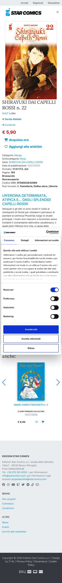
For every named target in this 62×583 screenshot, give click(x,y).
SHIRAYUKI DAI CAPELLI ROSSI (26, 162)
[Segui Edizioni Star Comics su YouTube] (13, 484)
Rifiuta (31, 348)
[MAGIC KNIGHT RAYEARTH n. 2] (31, 381)
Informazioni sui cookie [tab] (47, 240)
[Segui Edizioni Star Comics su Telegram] (28, 484)
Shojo (23, 158)
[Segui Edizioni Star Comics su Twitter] (23, 484)
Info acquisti (9, 499)
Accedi (24, 2)
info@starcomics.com (14, 475)
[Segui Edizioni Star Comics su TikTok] (32, 484)
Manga (18, 155)
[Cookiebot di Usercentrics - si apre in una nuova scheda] (46, 232)
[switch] (54, 298)
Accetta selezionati (31, 339)
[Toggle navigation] (57, 12)
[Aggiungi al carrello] (42, 422)
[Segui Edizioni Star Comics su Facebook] (3, 484)
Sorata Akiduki (13, 119)
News (5, 522)
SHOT (5, 113)
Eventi (5, 527)
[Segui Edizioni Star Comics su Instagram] (8, 484)
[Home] (23, 12)
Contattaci (8, 503)
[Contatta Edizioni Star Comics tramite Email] (37, 484)
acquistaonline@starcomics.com (29, 479)
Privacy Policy (24, 561)
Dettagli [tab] (25, 240)
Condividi (9, 124)
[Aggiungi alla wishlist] (37, 422)
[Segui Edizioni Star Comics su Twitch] (18, 484)
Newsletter (54, 2)
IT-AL (12, 561)
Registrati (38, 2)
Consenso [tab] (9, 240)
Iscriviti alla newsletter (14, 531)
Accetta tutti (31, 329)
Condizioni (8, 508)
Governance (40, 561)
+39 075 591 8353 (17, 472)
